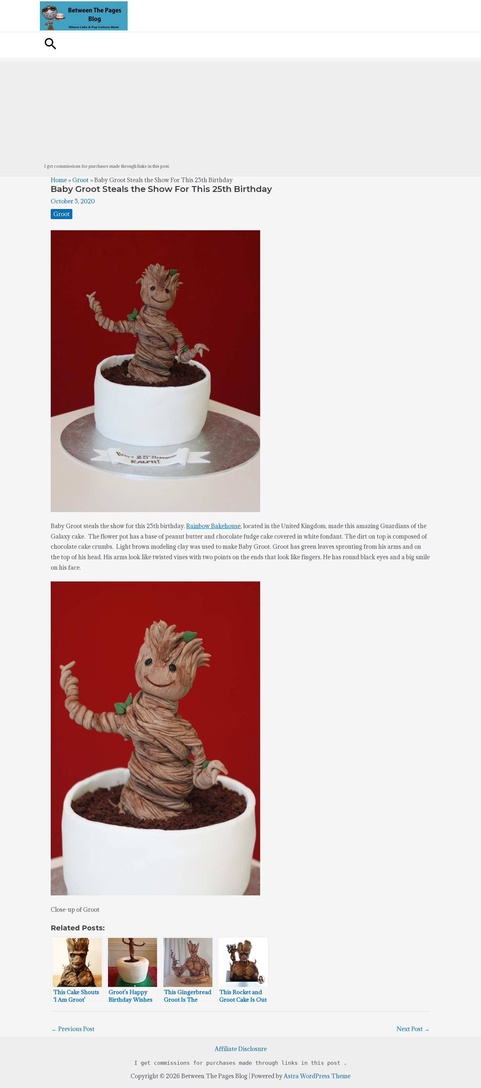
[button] (50, 45)
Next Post (413, 1029)
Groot (80, 180)
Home (59, 180)
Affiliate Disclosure (241, 1049)
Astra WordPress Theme (317, 1076)
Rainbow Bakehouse (213, 526)
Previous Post (73, 1029)
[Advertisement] (240, 107)
